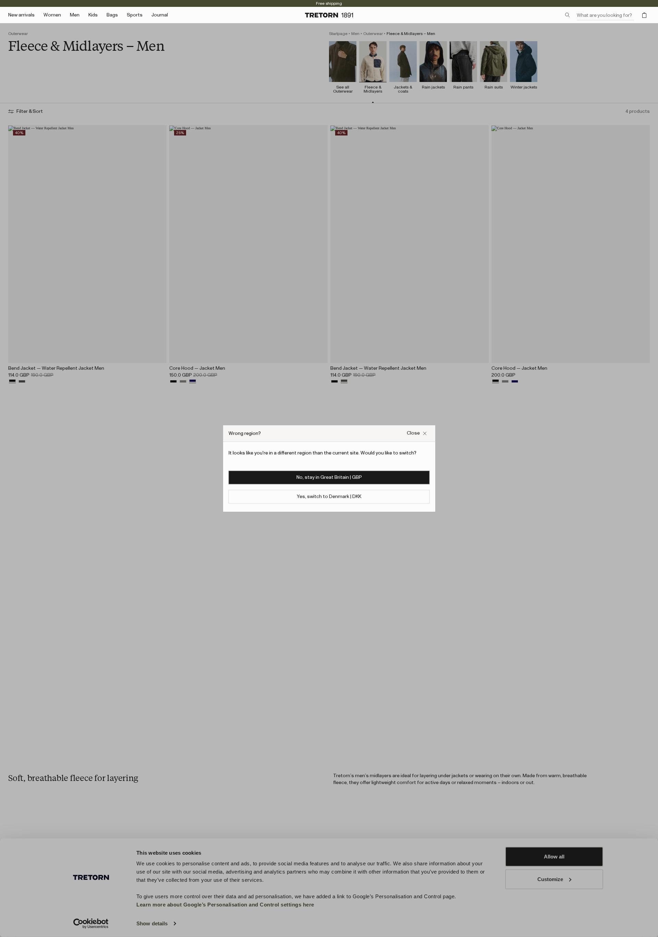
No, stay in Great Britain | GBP (329, 477)
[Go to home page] (329, 15)
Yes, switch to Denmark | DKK (329, 496)
